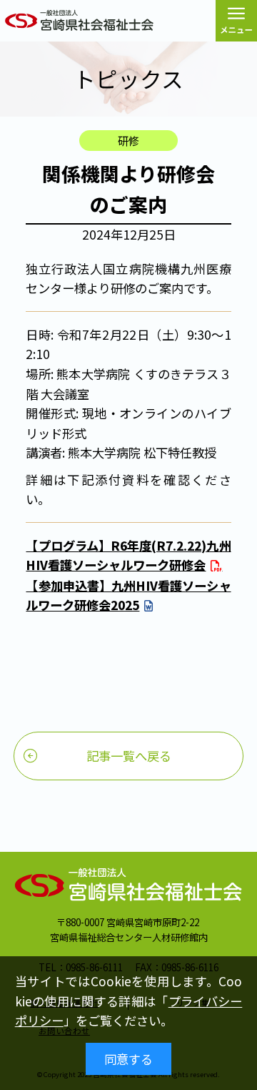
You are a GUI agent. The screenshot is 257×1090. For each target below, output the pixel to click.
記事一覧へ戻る (128, 756)
